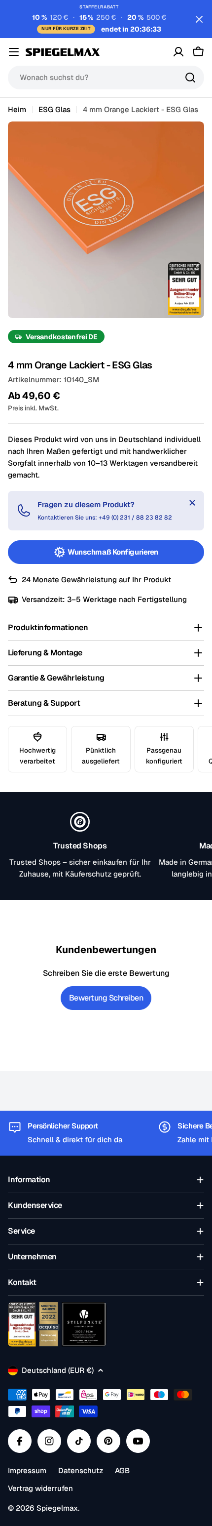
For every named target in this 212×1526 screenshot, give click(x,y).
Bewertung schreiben (106, 998)
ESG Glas (54, 109)
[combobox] (106, 77)
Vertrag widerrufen (40, 1488)
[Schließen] (192, 502)
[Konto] (178, 52)
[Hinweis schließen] (199, 19)
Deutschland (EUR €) (58, 1370)
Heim (17, 109)
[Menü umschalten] (14, 52)
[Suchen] (190, 77)
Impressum (27, 1470)
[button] (106, 628)
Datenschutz (80, 1470)
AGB (122, 1470)
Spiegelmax (57, 1508)
